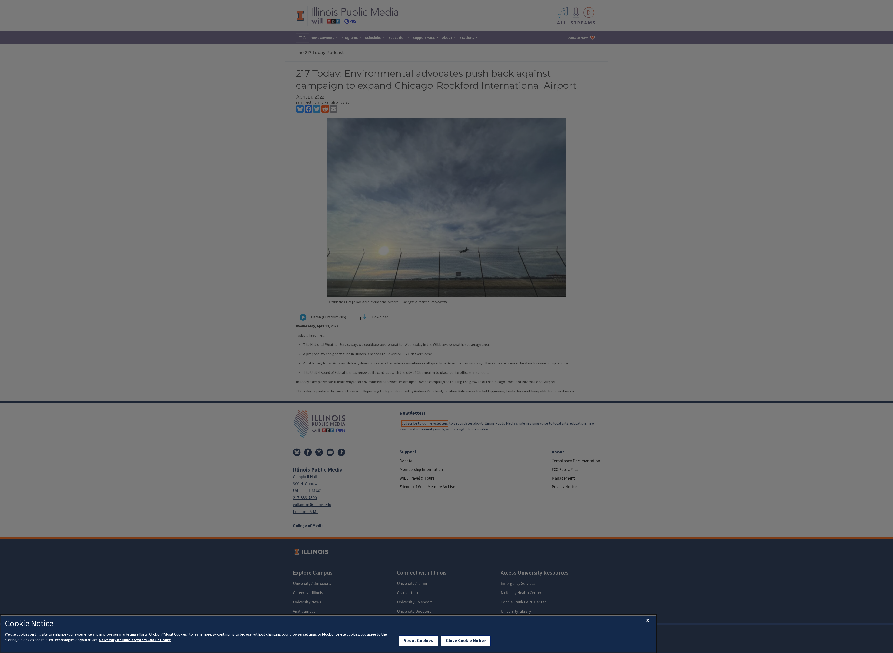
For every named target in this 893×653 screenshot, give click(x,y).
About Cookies (418, 641)
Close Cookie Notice (466, 641)
